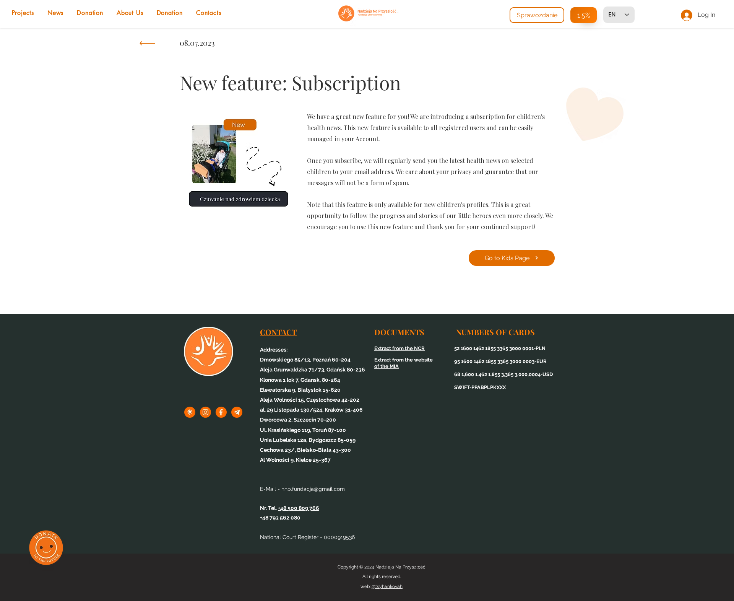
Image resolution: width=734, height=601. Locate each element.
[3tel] (237, 412)
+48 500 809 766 (298, 508)
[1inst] (205, 412)
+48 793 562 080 (281, 518)
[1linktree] (190, 412)
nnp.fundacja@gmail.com (313, 489)
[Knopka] (147, 45)
